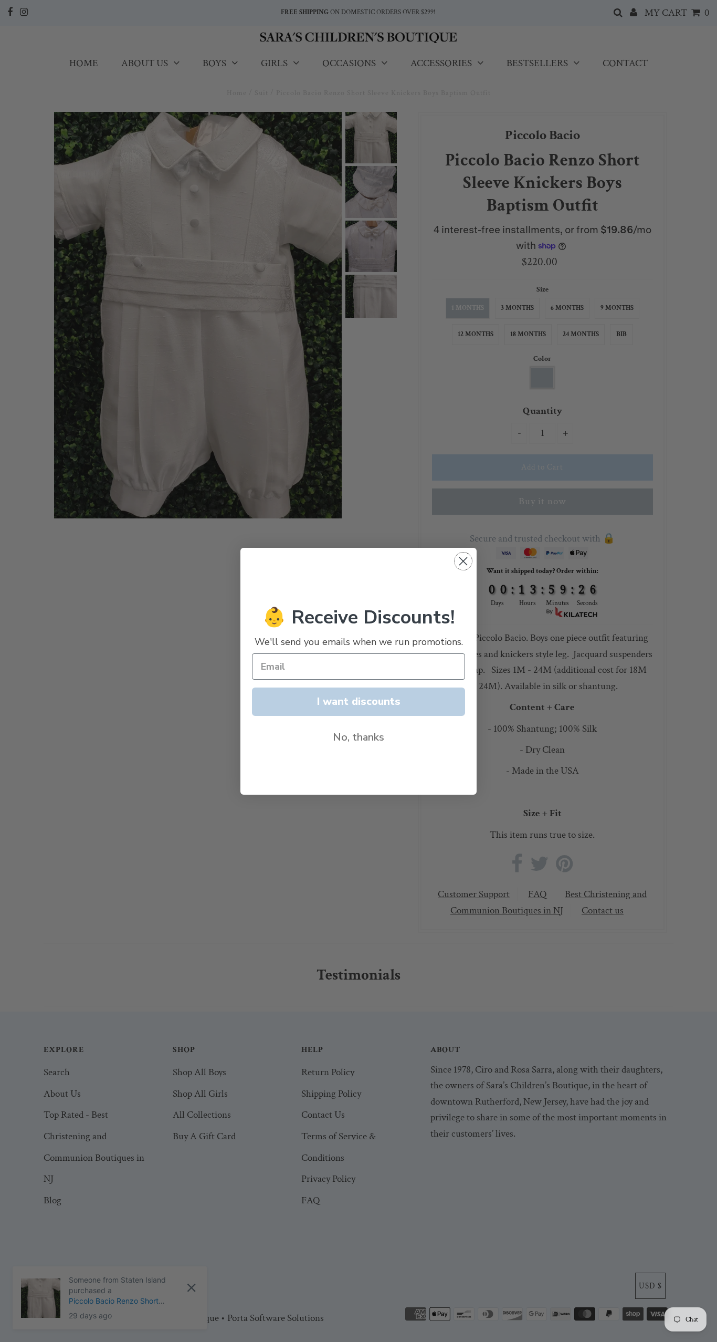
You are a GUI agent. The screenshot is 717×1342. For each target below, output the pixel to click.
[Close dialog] (463, 561)
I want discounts (358, 701)
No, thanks (358, 737)
